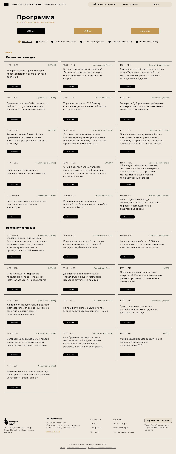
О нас (62, 448)
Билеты (93, 423)
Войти (156, 4)
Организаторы (120, 423)
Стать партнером (130, 4)
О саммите (95, 419)
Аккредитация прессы (123, 432)
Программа (96, 428)
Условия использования (76, 448)
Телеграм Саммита (106, 4)
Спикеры (145, 31)
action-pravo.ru (53, 432)
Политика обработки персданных (102, 448)
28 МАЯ (31, 31)
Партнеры (118, 419)
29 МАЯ (88, 31)
